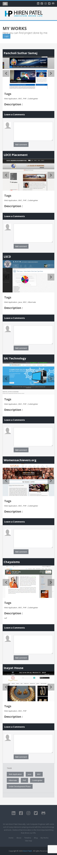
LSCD (7, 256)
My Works (45, 838)
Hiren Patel (27, 851)
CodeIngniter (37, 780)
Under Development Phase (20, 786)
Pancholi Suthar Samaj (20, 53)
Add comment (21, 144)
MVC (39, 774)
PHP (24, 780)
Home (11, 838)
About (18, 838)
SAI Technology (15, 358)
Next (51, 73)
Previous (6, 73)
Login (6, 36)
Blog (36, 838)
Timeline (27, 838)
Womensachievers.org (20, 460)
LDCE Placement (16, 155)
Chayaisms (12, 562)
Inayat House (13, 668)
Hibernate (13, 780)
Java (29, 774)
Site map (28, 840)
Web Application (15, 774)
